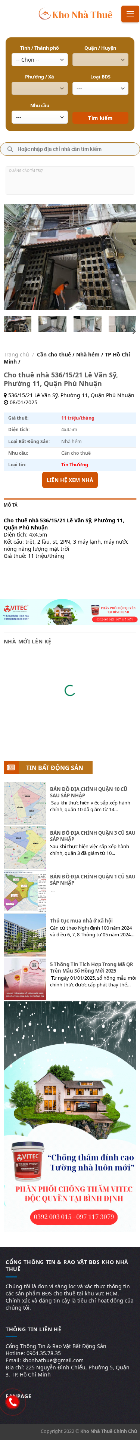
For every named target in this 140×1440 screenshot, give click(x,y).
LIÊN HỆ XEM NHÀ (70, 479)
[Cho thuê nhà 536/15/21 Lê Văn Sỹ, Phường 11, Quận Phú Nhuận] (17, 324)
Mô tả (11, 505)
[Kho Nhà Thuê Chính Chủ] (75, 13)
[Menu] (130, 14)
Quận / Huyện (100, 48)
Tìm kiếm (100, 107)
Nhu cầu (39, 105)
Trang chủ (16, 354)
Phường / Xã (39, 77)
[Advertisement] (70, 183)
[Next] (124, 257)
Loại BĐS (100, 77)
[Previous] (15, 257)
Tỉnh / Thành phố (39, 48)
